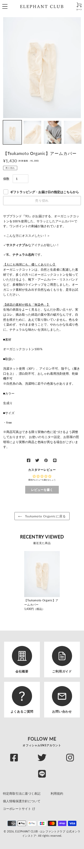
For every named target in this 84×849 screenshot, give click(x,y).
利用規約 (57, 793)
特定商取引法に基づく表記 (21, 793)
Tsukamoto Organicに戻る (45, 516)
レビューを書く (42, 489)
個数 (6, 178)
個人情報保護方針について (21, 801)
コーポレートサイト (17, 808)
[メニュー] (10, 6)
